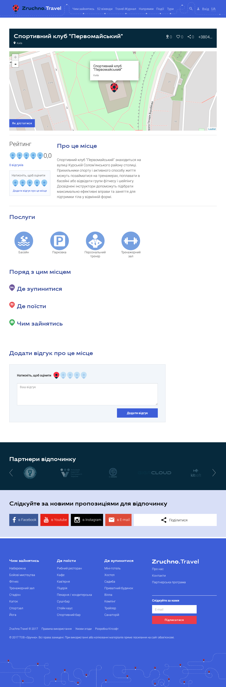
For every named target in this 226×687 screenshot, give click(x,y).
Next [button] (214, 472)
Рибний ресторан (69, 568)
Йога (12, 615)
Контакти (159, 575)
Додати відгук (137, 413)
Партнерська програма (169, 582)
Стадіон (15, 595)
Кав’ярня (63, 581)
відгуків (16, 165)
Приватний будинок (118, 588)
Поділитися (178, 520)
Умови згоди (83, 629)
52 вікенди (105, 9)
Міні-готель (112, 568)
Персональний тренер (95, 254)
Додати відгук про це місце (30, 190)
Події (160, 9)
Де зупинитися (119, 561)
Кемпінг (110, 601)
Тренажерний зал (131, 254)
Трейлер (110, 608)
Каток (13, 601)
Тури (170, 9)
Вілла (108, 595)
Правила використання (56, 629)
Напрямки (146, 9)
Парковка (59, 252)
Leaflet (212, 129)
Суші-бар (63, 601)
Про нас (158, 569)
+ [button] (15, 57)
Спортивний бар (69, 615)
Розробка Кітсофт (107, 629)
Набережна (17, 568)
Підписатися (174, 620)
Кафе (60, 575)
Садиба (109, 581)
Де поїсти (66, 561)
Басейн (24, 252)
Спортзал (16, 608)
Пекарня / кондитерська (74, 595)
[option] (30, 472)
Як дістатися (22, 123)
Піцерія (62, 588)
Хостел (109, 575)
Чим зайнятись (24, 561)
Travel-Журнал (125, 9)
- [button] (15, 64)
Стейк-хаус (65, 608)
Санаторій (111, 615)
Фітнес (14, 581)
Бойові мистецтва (22, 575)
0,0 (46, 155)
